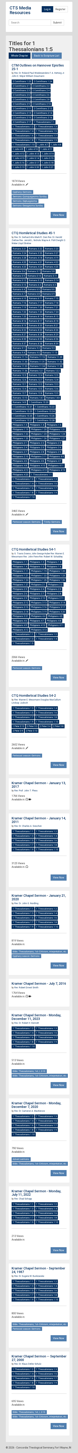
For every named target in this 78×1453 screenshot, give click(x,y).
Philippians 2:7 (20, 452)
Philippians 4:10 (37, 465)
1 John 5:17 (33, 163)
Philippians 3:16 (39, 607)
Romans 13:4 (19, 389)
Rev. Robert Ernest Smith (26, 987)
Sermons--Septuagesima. (25, 201)
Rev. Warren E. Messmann (27, 699)
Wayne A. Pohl (49, 240)
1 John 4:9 (18, 149)
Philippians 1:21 (57, 429)
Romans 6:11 (35, 298)
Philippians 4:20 (20, 474)
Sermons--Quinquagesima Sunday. (30, 196)
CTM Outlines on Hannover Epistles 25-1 (38, 67)
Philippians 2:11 (39, 456)
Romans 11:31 (37, 361)
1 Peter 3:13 (18, 726)
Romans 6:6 (48, 289)
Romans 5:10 (34, 276)
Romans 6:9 (48, 294)
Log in (47, 9)
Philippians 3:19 (39, 612)
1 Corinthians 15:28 (45, 420)
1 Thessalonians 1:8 (23, 140)
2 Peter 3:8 (58, 726)
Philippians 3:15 (20, 607)
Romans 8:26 (51, 330)
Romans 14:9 (19, 402)
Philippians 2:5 (37, 447)
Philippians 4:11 (56, 465)
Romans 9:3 (48, 348)
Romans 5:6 (19, 271)
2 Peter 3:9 (18, 731)
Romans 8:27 (19, 334)
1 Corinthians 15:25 (22, 416)
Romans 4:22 (51, 262)
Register (60, 9)
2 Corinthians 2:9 (21, 104)
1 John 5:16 (18, 163)
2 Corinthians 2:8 (41, 99)
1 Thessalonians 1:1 (44, 122)
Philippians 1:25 (20, 438)
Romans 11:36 (20, 370)
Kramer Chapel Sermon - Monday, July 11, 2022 (36, 1193)
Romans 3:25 (35, 253)
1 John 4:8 (56, 144)
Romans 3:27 (51, 253)
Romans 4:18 (35, 258)
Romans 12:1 (37, 370)
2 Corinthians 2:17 (22, 122)
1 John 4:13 (33, 153)
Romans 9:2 (34, 348)
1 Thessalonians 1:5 (46, 131)
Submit (57, 22)
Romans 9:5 (34, 352)
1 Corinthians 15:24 (45, 411)
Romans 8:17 (35, 321)
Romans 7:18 (51, 303)
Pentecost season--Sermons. (27, 522)
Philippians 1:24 (57, 434)
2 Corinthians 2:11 (22, 108)
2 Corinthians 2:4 (41, 90)
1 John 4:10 (32, 149)
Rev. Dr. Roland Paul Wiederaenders (32, 73)
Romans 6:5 (34, 289)
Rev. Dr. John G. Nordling (26, 903)
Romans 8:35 (35, 339)
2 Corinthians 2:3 (21, 90)
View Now (58, 215)
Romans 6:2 (35, 285)
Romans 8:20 (35, 325)
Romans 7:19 (19, 307)
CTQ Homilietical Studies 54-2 (34, 695)
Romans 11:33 (20, 366)
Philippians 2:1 (20, 443)
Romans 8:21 (51, 325)
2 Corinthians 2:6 (41, 95)
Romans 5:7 (34, 271)
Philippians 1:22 (20, 434)
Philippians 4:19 (57, 470)
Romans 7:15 (51, 298)
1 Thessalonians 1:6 (23, 135)
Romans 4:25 (51, 267)
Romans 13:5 (35, 389)
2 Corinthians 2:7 (21, 99)
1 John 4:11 (46, 149)
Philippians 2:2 (37, 443)
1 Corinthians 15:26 (45, 416)
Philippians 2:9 (54, 452)
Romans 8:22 (19, 330)
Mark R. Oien (41, 237)
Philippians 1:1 (20, 562)
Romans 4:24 (35, 267)
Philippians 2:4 (20, 447)
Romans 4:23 (19, 267)
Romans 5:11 (50, 276)
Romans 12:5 (51, 375)
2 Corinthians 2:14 (43, 113)
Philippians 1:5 (54, 425)
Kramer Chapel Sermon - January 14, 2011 (39, 820)
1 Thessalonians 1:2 (23, 126)
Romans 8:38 (35, 343)
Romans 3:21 (19, 249)
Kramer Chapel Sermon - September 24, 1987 (38, 1270)
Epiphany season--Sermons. (26, 956)
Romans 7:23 (35, 312)
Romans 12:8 (51, 380)
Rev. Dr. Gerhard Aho (24, 237)
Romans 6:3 (50, 285)
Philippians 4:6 (37, 461)
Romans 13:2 (35, 384)
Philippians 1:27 (57, 438)
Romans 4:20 (19, 262)
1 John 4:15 (18, 158)
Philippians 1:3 (20, 425)
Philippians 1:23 (39, 434)
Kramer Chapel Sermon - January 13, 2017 (39, 784)
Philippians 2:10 (20, 456)
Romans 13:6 (51, 389)
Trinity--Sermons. (52, 522)
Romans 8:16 (19, 321)
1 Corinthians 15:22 (45, 407)
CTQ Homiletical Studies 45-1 (33, 233)
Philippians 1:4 (37, 425)
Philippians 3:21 (20, 616)
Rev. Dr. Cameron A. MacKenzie (29, 1111)
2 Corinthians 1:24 (43, 81)
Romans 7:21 (51, 307)
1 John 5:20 (33, 167)
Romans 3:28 (19, 258)
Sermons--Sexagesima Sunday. (28, 205)
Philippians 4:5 (20, 461)
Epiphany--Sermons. (22, 192)
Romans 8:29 (51, 334)
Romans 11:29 (55, 357)
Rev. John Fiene (31, 556)
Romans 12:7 (35, 380)
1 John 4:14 (48, 153)
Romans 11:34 (37, 366)
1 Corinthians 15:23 (22, 411)
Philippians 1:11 (20, 571)
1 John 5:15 (48, 158)
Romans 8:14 (35, 316)
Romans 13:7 (19, 393)
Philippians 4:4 (56, 456)
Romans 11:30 (20, 361)
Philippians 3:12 (20, 602)
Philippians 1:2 (37, 562)
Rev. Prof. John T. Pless (26, 790)
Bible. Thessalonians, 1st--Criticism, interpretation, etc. (40, 951)
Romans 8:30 (19, 339)
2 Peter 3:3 (32, 726)
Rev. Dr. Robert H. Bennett (26, 1023)
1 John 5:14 (33, 158)
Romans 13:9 (51, 393)
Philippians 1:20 (39, 429)
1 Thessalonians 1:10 (24, 144)
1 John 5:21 (48, 167)
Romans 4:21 (35, 262)
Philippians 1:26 (39, 438)
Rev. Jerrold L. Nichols (30, 240)
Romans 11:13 (49, 352)
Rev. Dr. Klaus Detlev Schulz (27, 1364)
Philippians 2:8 (37, 452)
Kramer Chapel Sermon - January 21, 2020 (39, 897)
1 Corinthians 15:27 (22, 420)
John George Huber (41, 553)
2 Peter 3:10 (31, 731)
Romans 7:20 (35, 307)
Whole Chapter (19, 55)
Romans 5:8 (48, 271)
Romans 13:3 (51, 384)
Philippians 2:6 (54, 447)
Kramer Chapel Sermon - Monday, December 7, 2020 (36, 1105)
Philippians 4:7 (54, 461)
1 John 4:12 (18, 153)
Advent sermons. (21, 1159)
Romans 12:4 (35, 375)
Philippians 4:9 (20, 625)
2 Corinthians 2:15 (22, 117)
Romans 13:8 (35, 393)
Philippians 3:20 (57, 612)
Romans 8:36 (51, 339)
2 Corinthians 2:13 (22, 113)
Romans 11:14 (20, 357)
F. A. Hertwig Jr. (57, 73)
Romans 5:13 (35, 280)
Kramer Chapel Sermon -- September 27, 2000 (39, 1358)
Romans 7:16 (19, 303)
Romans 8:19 (19, 325)
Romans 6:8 (34, 294)
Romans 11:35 (55, 366)
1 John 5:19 (18, 167)
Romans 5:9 (19, 276)
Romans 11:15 (37, 357)
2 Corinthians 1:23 (22, 81)
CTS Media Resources (20, 10)
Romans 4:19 (51, 258)
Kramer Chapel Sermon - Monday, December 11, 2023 (36, 1017)
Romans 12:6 (19, 380)
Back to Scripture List (46, 55)
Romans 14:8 (53, 398)
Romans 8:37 (19, 343)
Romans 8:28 (35, 334)
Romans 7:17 (35, 303)
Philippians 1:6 (54, 566)
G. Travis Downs (22, 553)
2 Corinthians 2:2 (41, 86)
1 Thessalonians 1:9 (46, 140)
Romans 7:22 (19, 312)
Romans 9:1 (19, 348)
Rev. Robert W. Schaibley (51, 556)
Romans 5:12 (19, 280)
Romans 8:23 (35, 330)
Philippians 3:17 (57, 607)
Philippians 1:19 (20, 429)
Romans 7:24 (51, 312)
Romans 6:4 (19, 289)
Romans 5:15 (19, 285)
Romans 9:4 (19, 352)
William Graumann (35, 76)
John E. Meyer (19, 76)
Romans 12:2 (53, 370)
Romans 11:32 (55, 361)
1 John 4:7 (42, 144)
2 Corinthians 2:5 (21, 95)
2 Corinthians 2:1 (21, 86)
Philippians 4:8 (20, 465)
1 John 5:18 (48, 163)
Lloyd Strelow (24, 243)
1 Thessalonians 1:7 (46, 135)
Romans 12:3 (19, 375)
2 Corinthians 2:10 (41, 104)
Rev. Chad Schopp (23, 1199)
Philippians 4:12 (20, 470)
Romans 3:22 (35, 249)
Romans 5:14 (51, 280)
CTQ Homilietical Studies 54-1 (34, 549)
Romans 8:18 (51, 321)
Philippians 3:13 (39, 602)
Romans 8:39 (51, 343)
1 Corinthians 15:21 (22, 407)
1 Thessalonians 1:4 (23, 131)
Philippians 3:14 (57, 602)
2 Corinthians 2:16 (43, 117)
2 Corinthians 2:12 (43, 108)
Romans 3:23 (51, 249)
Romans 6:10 (19, 298)
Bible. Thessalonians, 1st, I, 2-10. (29, 1071)
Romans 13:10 (20, 398)
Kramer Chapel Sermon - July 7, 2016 (39, 983)
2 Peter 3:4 (45, 726)
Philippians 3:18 (20, 612)
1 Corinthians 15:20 (38, 402)
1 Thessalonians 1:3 (46, 126)
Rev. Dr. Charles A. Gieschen (28, 826)
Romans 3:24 (19, 253)
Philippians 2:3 (54, 443)
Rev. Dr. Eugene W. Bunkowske (29, 1276)
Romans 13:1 (19, 384)
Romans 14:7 (37, 398)
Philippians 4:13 (39, 470)
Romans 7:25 (19, 316)
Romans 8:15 (51, 316)
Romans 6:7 (19, 294)
